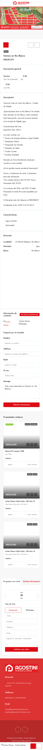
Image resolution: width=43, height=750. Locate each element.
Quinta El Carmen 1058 (14, 451)
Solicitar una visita (21, 649)
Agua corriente (11, 221)
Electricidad (10, 225)
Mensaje (6, 381)
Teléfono (7, 349)
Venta (6, 51)
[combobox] (21, 375)
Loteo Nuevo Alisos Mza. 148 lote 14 (20, 551)
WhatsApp (23, 324)
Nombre (6, 338)
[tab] (6, 45)
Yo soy (6, 370)
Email (5, 359)
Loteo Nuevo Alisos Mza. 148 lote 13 (20, 501)
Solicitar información (21, 404)
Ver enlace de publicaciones (29, 315)
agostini (10, 465)
